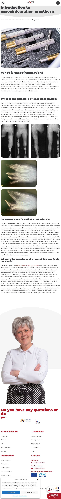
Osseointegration (36, 436)
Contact (3, 440)
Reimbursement (6, 447)
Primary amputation (37, 440)
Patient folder (5, 464)
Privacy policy (5, 467)
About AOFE (4, 436)
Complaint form (5, 460)
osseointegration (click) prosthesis (27, 265)
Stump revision (35, 447)
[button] (37, 479)
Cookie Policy (15, 496)
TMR (32, 451)
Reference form (5, 475)
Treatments (10, 20)
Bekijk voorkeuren (29, 492)
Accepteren (11, 492)
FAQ (2, 443)
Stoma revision (35, 443)
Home (3, 20)
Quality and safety (6, 471)
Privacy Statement (23, 496)
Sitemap (3, 451)
